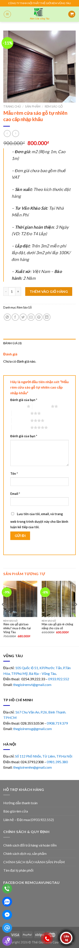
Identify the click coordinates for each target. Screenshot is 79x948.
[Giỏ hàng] (71, 14)
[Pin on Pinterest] (39, 317)
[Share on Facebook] (15, 317)
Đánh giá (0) (12, 343)
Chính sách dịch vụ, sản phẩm (25, 853)
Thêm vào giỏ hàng (49, 291)
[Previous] (3, 613)
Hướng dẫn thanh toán (20, 803)
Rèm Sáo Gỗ (54, 106)
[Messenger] (7, 915)
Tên (14, 473)
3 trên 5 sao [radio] (21, 413)
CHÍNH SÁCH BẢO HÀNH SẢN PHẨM (34, 862)
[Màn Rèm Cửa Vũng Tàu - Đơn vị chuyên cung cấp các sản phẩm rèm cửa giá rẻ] (39, 14)
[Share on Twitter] (23, 317)
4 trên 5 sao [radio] (21, 420)
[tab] (39, 343)
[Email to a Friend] (31, 317)
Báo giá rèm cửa (15, 811)
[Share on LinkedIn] (46, 317)
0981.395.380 (57, 762)
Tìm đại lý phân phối (18, 870)
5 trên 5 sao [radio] (21, 427)
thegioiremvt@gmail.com (32, 684)
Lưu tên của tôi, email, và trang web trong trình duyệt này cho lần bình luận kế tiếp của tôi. (39, 520)
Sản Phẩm (32, 106)
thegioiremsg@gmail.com (32, 729)
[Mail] (7, 928)
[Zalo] (7, 902)
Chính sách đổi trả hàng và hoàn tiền (30, 845)
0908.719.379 (57, 723)
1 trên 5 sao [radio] (17, 406)
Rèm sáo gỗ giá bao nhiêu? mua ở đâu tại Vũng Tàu (17, 628)
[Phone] (7, 888)
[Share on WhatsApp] (7, 317)
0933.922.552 (59, 679)
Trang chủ (12, 106)
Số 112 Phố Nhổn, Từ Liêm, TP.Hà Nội (43, 756)
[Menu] (7, 14)
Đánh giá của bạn (23, 400)
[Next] (76, 613)
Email (15, 493)
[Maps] (7, 941)
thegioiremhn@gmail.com (32, 767)
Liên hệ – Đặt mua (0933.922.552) (28, 820)
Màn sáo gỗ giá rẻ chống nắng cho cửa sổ (57, 626)
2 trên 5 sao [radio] (41, 406)
